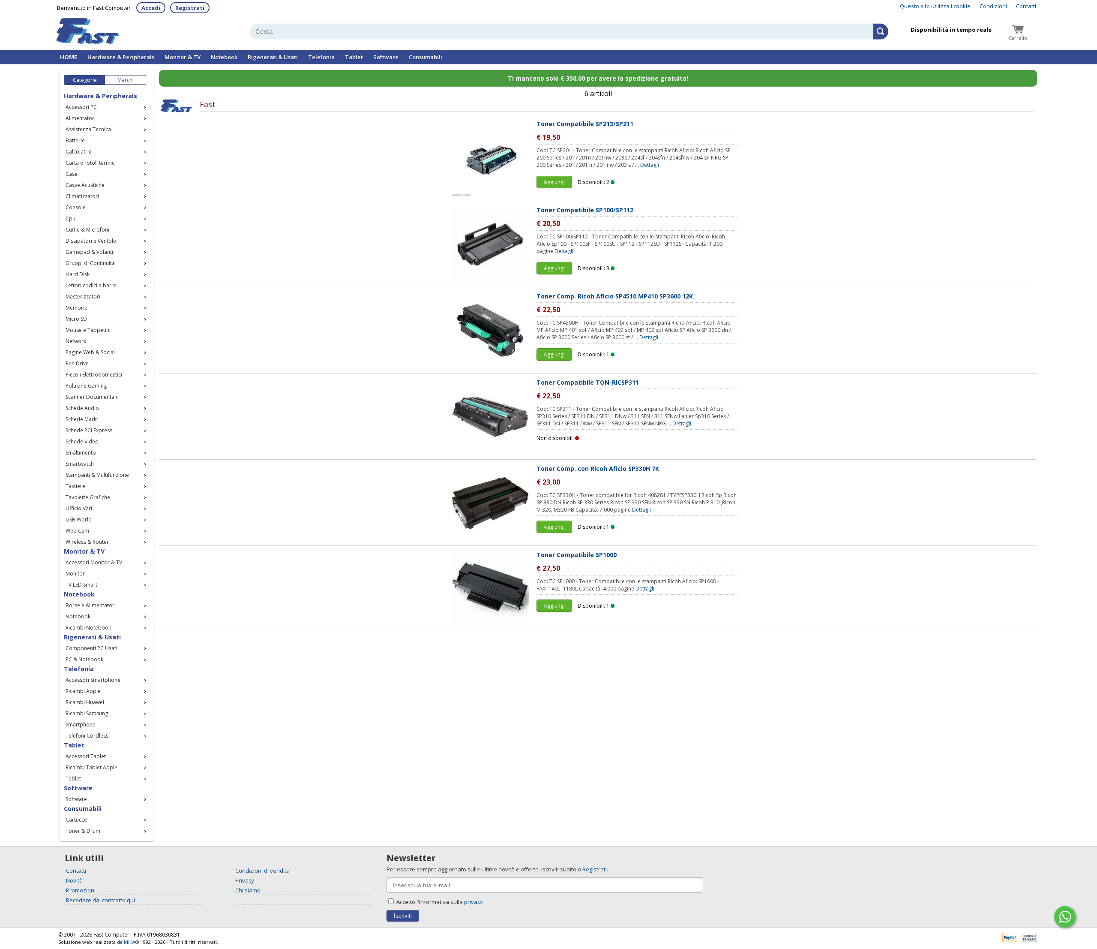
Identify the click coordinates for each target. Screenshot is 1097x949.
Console (76, 207)
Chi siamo (248, 890)
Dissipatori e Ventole (91, 240)
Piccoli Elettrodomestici (94, 374)
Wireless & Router (87, 541)
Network (76, 341)
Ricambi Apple (83, 691)
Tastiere (75, 486)
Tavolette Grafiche (88, 497)
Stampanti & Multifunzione (97, 475)
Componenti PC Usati (91, 648)
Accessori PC (81, 107)
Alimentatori (81, 118)
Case (72, 174)
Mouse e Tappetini (88, 330)
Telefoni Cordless (87, 735)
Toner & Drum (83, 831)
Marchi (125, 80)
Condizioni (993, 6)
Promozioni (81, 890)
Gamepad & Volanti (89, 252)
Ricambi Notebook (88, 627)
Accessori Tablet (86, 756)
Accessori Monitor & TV (94, 562)
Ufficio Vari (79, 508)
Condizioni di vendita (262, 870)
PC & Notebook (84, 659)
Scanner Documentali (91, 397)
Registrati (189, 8)
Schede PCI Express (89, 430)
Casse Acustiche (85, 185)
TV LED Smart (81, 584)
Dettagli (649, 165)
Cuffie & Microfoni (87, 229)
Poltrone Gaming (86, 385)
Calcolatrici (79, 151)
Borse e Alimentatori (91, 605)
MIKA (129, 942)
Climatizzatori (82, 196)
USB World (79, 519)
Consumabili (425, 57)
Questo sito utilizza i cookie (935, 6)
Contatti (1026, 6)
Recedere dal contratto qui (100, 900)
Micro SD (76, 318)
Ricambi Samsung (87, 713)
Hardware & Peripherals (120, 57)
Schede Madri (82, 419)
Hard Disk (78, 274)
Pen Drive (77, 363)
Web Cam (77, 530)
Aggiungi (554, 182)
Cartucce (76, 819)
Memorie (76, 307)
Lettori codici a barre (91, 285)
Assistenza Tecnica (88, 129)
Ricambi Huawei (85, 702)
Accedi (150, 8)
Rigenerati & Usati (273, 57)
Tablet (354, 57)
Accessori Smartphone (93, 680)
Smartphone (81, 724)
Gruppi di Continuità (90, 263)
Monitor (75, 573)
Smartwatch (80, 463)
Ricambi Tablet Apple (91, 767)
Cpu (70, 218)
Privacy (244, 880)
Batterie (75, 140)
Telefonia (321, 57)
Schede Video (82, 441)
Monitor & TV (183, 57)
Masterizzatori (83, 296)
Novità (74, 880)
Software (386, 57)
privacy (473, 902)
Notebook (224, 57)
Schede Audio (82, 408)
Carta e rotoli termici (91, 162)
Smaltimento (81, 452)
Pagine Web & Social (90, 352)
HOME (68, 57)
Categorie (85, 80)
